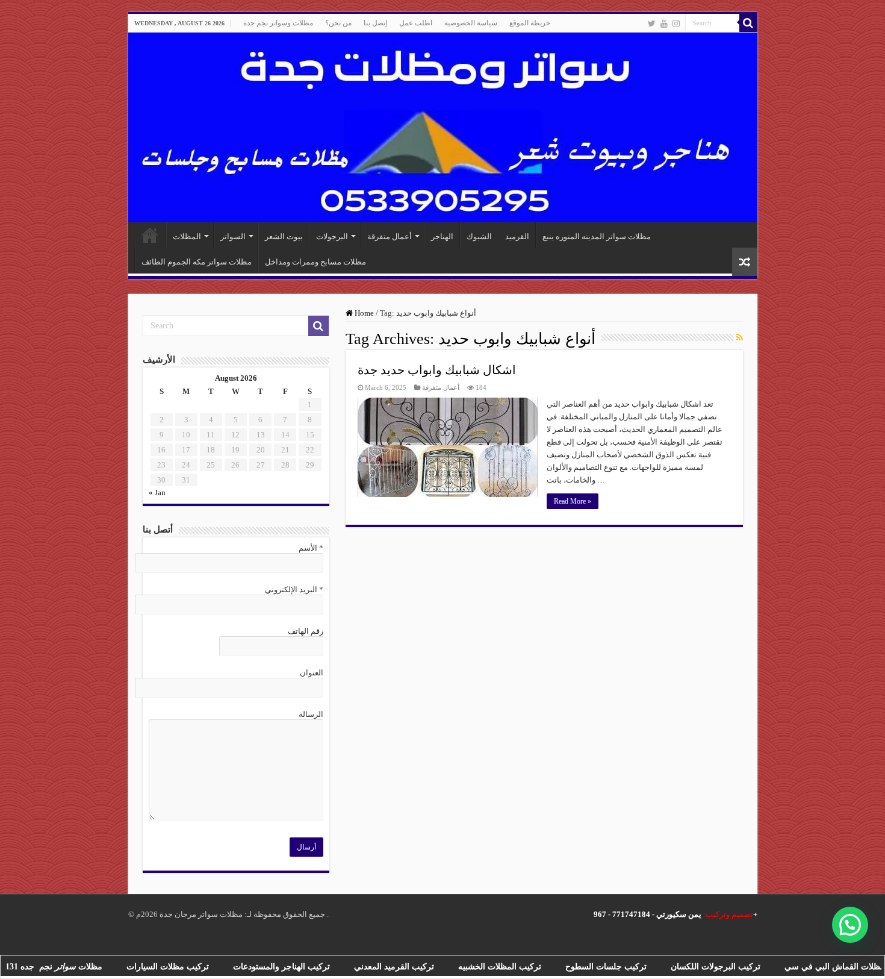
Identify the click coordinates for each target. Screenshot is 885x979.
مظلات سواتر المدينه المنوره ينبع (596, 236)
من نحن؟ (338, 23)
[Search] (748, 23)
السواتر (233, 236)
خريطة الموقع (529, 23)
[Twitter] (652, 23)
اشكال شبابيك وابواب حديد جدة (437, 370)
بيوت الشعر (284, 236)
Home (363, 312)
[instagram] (676, 23)
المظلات (187, 236)
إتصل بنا (375, 23)
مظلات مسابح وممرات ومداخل (315, 261)
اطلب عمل (415, 23)
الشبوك (479, 236)
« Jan (157, 492)
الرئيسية (150, 235)
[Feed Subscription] (739, 338)
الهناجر (442, 236)
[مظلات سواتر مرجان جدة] (442, 127)
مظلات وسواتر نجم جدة (278, 23)
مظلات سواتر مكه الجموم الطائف (196, 261)
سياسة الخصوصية (470, 23)
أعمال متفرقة (389, 236)
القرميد (517, 236)
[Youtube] (664, 23)
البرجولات (332, 236)
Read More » (572, 501)
